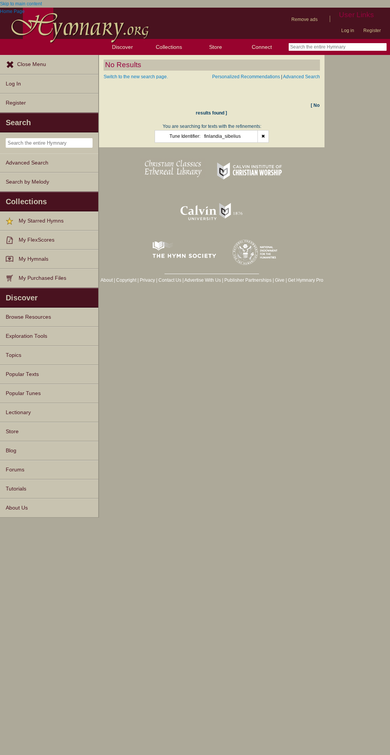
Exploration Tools (26, 336)
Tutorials (16, 489)
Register (372, 30)
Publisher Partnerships (248, 280)
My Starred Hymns (41, 221)
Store (215, 47)
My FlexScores (36, 240)
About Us (17, 508)
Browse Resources (28, 317)
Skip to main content (21, 3)
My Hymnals (33, 259)
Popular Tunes (23, 393)
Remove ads (304, 19)
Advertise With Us (202, 280)
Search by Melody (27, 182)
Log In (13, 84)
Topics (13, 355)
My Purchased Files (42, 278)
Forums (15, 470)
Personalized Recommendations (246, 76)
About (107, 280)
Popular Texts (22, 374)
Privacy (147, 280)
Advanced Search (27, 163)
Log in (347, 30)
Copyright (126, 280)
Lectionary (18, 412)
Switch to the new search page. (136, 76)
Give (280, 280)
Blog (11, 450)
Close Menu (31, 64)
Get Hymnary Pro (305, 280)
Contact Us (169, 280)
